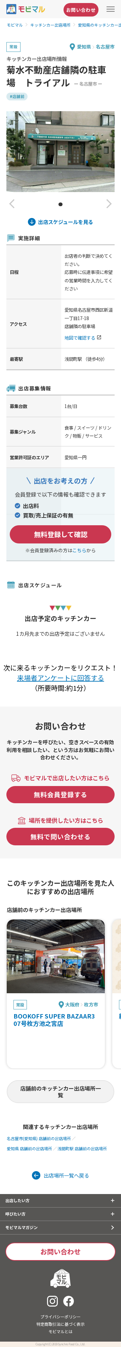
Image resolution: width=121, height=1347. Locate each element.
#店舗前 (17, 96)
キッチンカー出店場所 (50, 24)
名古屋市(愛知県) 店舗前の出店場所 (39, 1138)
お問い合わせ (81, 9)
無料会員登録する (60, 794)
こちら (79, 550)
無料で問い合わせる (60, 836)
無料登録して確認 (60, 534)
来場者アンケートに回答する (60, 678)
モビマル (15, 24)
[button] (11, 204)
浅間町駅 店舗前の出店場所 (82, 1148)
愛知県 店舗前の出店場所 (29, 1148)
